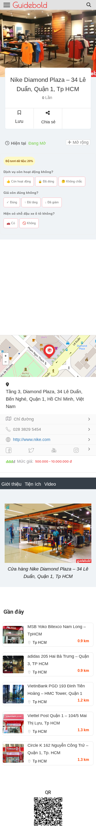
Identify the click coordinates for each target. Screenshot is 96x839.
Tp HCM (40, 642)
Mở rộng (80, 142)
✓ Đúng (12, 202)
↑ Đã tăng (31, 202)
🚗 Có (11, 223)
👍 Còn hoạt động (19, 181)
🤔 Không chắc (72, 181)
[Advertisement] (48, 287)
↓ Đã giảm (52, 202)
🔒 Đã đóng (46, 181)
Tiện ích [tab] (33, 484)
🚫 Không (29, 223)
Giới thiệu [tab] (11, 484)
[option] (48, 43)
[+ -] (48, 356)
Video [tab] (50, 484)
